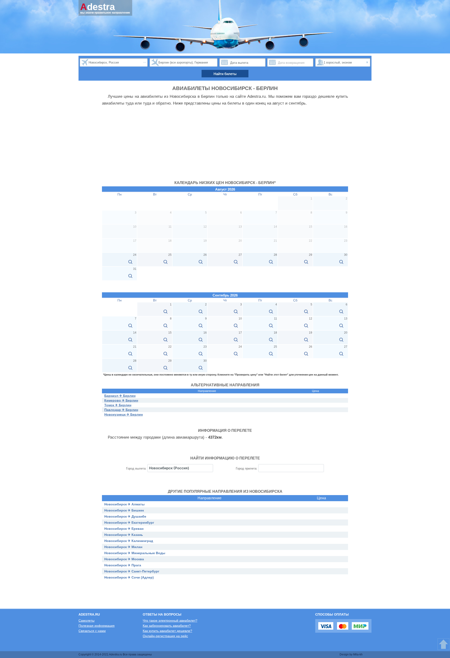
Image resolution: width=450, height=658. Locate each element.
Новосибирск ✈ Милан (123, 547)
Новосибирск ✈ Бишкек (124, 510)
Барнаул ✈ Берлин (119, 396)
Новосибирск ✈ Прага (122, 565)
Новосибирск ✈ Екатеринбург (129, 522)
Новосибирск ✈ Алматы (124, 504)
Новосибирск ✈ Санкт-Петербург (131, 571)
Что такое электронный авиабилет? (170, 620)
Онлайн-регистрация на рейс (165, 636)
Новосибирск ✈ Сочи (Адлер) (129, 577)
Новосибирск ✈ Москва (124, 559)
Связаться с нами (92, 631)
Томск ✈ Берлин (117, 405)
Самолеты (86, 620)
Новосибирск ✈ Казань (123, 535)
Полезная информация (97, 626)
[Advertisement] (225, 145)
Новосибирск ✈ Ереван (123, 528)
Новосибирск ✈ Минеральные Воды (134, 553)
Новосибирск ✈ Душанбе (125, 516)
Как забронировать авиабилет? (167, 626)
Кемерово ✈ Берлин (121, 400)
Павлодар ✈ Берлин (121, 410)
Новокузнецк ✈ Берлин (123, 414)
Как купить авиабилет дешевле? (167, 631)
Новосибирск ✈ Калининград (128, 541)
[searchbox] (180, 468)
